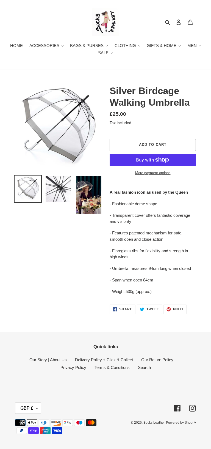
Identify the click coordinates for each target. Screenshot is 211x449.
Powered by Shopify (181, 423)
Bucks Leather (154, 423)
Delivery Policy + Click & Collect (104, 359)
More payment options (153, 173)
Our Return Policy (157, 359)
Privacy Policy (73, 367)
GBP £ (26, 408)
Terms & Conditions (112, 367)
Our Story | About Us (48, 359)
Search (144, 367)
